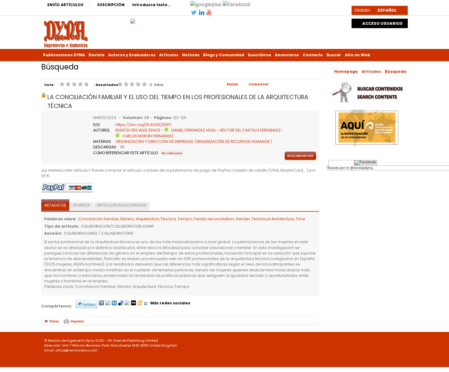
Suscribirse (259, 55)
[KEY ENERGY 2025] (132, 20)
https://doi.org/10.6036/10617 (143, 124)
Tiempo (184, 218)
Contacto (313, 55)
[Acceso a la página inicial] (65, 33)
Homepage (346, 71)
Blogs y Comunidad (223, 55)
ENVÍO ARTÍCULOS (65, 4)
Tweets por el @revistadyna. (350, 168)
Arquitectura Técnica (156, 218)
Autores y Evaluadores (131, 55)
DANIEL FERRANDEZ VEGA (193, 130)
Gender (242, 218)
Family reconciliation (214, 218)
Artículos (168, 55)
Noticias (190, 55)
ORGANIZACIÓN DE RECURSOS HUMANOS (233, 141)
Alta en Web (357, 55)
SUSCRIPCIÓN (111, 4)
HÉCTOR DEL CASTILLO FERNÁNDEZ (250, 130)
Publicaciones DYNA (64, 55)
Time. (301, 218)
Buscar (334, 55)
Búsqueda (395, 71)
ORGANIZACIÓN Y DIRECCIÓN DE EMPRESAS (154, 141)
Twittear (89, 304)
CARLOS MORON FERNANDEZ (147, 136)
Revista (96, 55)
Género (127, 218)
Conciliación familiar (98, 218)
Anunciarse (287, 55)
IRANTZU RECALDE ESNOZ (137, 130)
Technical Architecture (272, 218)
